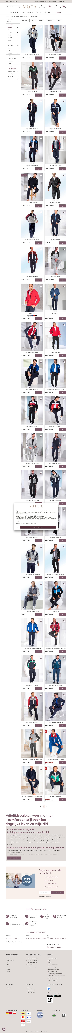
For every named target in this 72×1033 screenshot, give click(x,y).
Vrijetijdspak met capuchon (55, 54)
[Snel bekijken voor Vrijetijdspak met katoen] (62, 95)
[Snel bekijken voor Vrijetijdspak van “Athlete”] (38, 168)
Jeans (9, 42)
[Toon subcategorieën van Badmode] (18, 32)
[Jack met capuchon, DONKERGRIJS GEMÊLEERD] (28, 316)
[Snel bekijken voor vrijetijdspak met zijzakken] (62, 540)
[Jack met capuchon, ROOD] (34, 316)
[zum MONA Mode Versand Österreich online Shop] (14, 1013)
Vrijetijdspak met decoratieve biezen (55, 389)
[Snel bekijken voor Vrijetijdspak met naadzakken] (38, 355)
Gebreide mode (11, 71)
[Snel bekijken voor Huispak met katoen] (38, 95)
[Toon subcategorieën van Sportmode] (18, 61)
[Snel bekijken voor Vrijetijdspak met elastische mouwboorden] (62, 577)
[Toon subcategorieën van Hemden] (18, 35)
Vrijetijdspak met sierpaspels (32, 500)
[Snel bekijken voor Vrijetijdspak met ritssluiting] (62, 688)
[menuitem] (14, 12)
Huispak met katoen (32, 91)
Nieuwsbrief (30, 964)
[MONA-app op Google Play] (57, 995)
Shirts (9, 55)
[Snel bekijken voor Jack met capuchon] (38, 318)
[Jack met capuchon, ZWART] (36, 316)
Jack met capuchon (32, 313)
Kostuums (10, 30)
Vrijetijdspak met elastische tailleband (32, 648)
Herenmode (9, 27)
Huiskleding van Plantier (32, 202)
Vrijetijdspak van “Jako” (55, 239)
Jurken (8, 971)
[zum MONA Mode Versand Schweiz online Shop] (10, 1013)
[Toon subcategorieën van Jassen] (18, 40)
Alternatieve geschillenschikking (55, 973)
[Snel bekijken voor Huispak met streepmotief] (62, 132)
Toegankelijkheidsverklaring (54, 978)
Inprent (49, 962)
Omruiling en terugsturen (33, 960)
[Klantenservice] (3, 1029)
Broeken (10, 37)
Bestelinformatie (31, 990)
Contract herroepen (54, 947)
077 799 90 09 (13, 938)
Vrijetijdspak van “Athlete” (32, 165)
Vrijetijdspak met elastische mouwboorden (55, 574)
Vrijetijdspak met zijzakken (32, 128)
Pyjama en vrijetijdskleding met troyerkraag (32, 796)
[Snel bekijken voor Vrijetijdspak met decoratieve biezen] (62, 392)
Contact (8, 987)
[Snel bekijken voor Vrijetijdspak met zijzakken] (38, 132)
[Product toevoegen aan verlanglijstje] (41, 27)
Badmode (10, 32)
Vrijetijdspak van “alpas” (55, 202)
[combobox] (13, 6)
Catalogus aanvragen (32, 967)
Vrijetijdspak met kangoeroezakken (55, 722)
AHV (49, 960)
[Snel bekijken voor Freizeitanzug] (62, 318)
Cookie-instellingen (52, 967)
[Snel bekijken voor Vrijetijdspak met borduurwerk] (38, 429)
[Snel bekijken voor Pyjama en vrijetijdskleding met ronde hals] (38, 762)
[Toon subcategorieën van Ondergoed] (18, 76)
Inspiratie (11, 24)
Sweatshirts (10, 73)
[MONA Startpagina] (30, 6)
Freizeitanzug (55, 313)
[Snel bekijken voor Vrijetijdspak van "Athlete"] (38, 280)
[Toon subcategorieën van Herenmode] (18, 27)
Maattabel (29, 987)
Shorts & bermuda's (12, 58)
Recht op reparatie (52, 980)
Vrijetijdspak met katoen (55, 91)
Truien (9, 48)
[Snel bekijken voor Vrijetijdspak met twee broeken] (38, 58)
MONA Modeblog (31, 992)
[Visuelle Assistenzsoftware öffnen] (63, 1015)
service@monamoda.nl (37, 938)
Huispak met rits (55, 611)
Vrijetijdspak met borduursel (55, 463)
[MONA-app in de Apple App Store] (50, 996)
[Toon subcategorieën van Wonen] (18, 79)
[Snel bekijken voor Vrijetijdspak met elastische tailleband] (38, 651)
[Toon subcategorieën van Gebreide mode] (18, 71)
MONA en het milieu (52, 971)
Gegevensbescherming (45, 896)
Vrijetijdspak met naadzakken (32, 352)
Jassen (9, 40)
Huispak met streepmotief (55, 128)
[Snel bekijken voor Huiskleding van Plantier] (38, 205)
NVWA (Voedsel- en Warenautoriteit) (56, 976)
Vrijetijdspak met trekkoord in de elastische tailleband (55, 648)
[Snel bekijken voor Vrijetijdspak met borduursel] (62, 466)
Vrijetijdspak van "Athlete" (32, 276)
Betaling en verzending (32, 958)
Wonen (8, 79)
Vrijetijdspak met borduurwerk (32, 426)
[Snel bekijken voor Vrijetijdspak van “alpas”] (62, 205)
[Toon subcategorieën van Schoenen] (18, 53)
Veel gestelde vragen (57, 938)
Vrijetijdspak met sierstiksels (32, 463)
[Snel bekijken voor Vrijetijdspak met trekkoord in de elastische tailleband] (62, 651)
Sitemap (8, 958)
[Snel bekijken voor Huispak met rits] (62, 614)
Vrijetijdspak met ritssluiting (55, 685)
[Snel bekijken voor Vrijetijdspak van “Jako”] (62, 242)
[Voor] (47, 806)
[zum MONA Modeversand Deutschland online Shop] (7, 1013)
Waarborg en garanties (53, 969)
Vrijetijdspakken (12, 68)
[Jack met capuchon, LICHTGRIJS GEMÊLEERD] (30, 316)
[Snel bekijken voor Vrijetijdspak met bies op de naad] (38, 577)
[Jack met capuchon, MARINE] (32, 316)
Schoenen (10, 53)
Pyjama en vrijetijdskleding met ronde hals (32, 759)
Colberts (10, 50)
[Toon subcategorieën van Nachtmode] (18, 45)
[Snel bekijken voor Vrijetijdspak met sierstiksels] (38, 466)
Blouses (8, 969)
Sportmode (10, 61)
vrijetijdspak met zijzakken (55, 537)
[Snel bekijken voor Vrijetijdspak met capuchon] (62, 58)
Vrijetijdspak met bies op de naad (32, 574)
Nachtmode (10, 45)
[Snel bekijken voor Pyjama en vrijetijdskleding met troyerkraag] (38, 799)
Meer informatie (14, 858)
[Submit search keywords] (19, 6)
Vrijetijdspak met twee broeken (32, 54)
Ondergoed (10, 76)
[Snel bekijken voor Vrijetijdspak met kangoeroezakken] (62, 725)
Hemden (10, 35)
